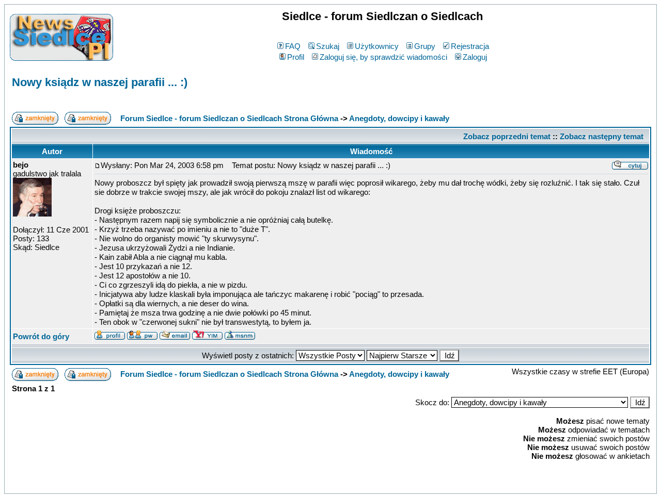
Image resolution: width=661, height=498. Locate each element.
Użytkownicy (377, 46)
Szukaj (327, 46)
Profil (295, 57)
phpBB (308, 483)
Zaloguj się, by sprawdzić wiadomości (383, 57)
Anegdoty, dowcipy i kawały (399, 118)
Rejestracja (470, 46)
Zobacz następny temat (601, 136)
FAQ (293, 46)
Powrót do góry (41, 336)
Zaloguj (475, 57)
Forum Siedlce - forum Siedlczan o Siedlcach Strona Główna (229, 118)
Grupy (424, 46)
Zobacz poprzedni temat (506, 136)
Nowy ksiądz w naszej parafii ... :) (99, 82)
